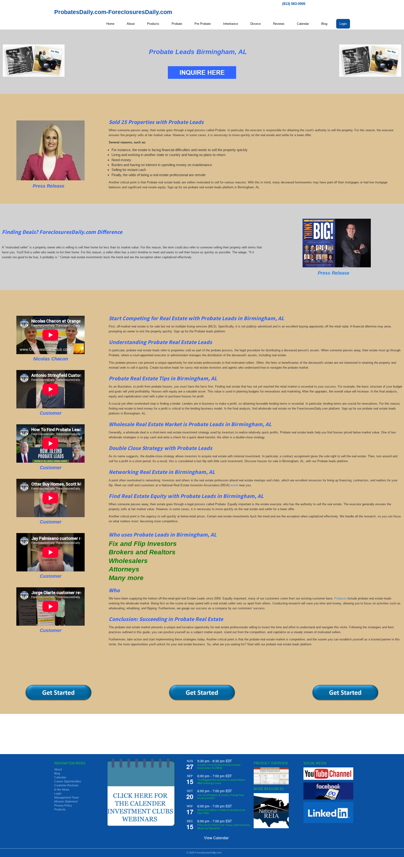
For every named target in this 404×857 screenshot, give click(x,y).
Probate (177, 23)
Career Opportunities (67, 781)
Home (110, 23)
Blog (324, 23)
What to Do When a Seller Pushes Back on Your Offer (221, 811)
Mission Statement (66, 801)
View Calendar (216, 837)
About (131, 23)
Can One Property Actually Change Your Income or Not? (220, 796)
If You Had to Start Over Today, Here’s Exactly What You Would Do (223, 826)
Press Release (333, 273)
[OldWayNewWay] (34, 60)
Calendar (303, 23)
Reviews (279, 23)
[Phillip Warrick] (337, 243)
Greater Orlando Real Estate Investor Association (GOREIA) (219, 766)
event (234, 485)
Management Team (66, 797)
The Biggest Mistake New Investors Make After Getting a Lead (221, 781)
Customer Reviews (66, 785)
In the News (61, 789)
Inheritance (230, 23)
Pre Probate (203, 23)
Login (343, 23)
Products (153, 23)
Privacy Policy (63, 805)
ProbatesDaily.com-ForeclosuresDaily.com (113, 12)
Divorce (255, 23)
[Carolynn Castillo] (50, 150)
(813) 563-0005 (293, 4)
